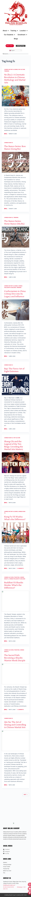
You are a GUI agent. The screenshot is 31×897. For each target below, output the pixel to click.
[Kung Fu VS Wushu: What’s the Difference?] (15, 532)
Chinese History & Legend (11, 69)
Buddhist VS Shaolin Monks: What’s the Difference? (13, 585)
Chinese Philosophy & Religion (17, 578)
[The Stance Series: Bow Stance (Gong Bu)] (15, 162)
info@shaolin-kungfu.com (9, 885)
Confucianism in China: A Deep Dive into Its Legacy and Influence (15, 294)
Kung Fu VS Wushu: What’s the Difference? (14, 518)
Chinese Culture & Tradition (11, 577)
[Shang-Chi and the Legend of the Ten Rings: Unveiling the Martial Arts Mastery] (15, 462)
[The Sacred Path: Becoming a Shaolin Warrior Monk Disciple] (15, 673)
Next (25, 794)
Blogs (16, 39)
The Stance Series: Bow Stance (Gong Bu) (15, 147)
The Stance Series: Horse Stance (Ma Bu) (14, 222)
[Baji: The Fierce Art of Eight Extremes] (15, 384)
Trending (6, 71)
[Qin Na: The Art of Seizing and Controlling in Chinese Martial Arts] (15, 740)
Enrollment (21, 35)
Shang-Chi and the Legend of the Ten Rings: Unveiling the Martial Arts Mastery (13, 445)
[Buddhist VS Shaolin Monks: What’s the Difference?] (15, 601)
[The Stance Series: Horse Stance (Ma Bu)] (15, 237)
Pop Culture (21, 69)
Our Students (8, 35)
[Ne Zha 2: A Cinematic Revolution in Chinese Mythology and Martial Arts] (15, 96)
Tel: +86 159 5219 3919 (10, 887)
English (13, 50)
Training (13, 31)
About (5, 31)
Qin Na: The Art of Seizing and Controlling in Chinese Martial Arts (15, 725)
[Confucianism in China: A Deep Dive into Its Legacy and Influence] (15, 309)
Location (23, 31)
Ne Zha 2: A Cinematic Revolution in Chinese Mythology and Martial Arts (14, 78)
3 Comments (20, 568)
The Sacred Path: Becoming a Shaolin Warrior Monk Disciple (14, 658)
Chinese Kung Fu (8, 142)
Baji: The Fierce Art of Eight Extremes (14, 370)
